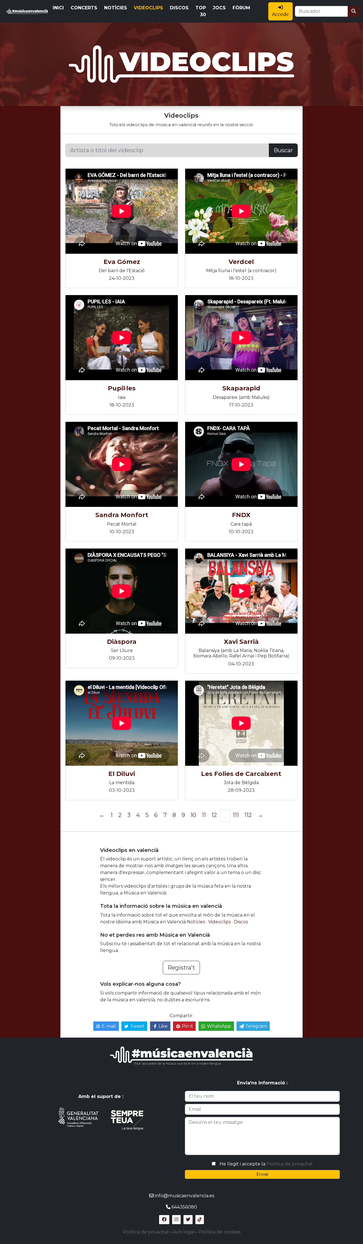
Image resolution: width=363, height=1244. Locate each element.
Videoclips (220, 921)
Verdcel (241, 262)
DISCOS (179, 7)
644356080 (184, 1207)
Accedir (280, 14)
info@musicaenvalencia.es (184, 1195)
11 (204, 815)
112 (248, 815)
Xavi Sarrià (241, 642)
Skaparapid (241, 388)
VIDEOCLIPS (148, 7)
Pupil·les (122, 388)
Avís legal (184, 1232)
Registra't (181, 967)
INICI (58, 7)
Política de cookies (219, 1232)
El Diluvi (121, 774)
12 (214, 815)
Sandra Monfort (121, 515)
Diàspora (121, 642)
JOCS (219, 7)
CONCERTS (84, 7)
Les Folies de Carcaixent (241, 774)
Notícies (196, 921)
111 (236, 815)
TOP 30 (200, 11)
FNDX (241, 515)
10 (193, 815)
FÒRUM (241, 7)
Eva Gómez (122, 262)
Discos (241, 921)
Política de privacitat (290, 1164)
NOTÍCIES (115, 7)
